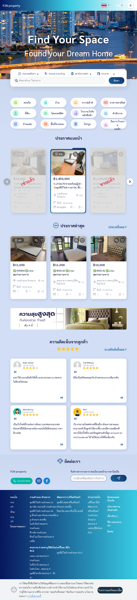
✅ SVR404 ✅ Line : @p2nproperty (23, 272)
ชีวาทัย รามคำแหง (38, 532)
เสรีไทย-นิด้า (63, 547)
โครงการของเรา (17, 526)
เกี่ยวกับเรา (112, 515)
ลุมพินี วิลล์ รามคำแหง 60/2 (70, 552)
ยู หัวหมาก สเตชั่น (38, 519)
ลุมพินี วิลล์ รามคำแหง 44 (41, 510)
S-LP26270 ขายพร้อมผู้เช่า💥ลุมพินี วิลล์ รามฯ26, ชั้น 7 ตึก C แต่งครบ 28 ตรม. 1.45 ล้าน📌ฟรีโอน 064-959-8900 (67, 185)
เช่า (12, 506)
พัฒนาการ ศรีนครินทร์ (68, 497)
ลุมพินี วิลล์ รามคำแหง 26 (41, 502)
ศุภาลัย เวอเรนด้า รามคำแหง (43, 506)
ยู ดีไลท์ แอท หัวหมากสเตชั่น (43, 515)
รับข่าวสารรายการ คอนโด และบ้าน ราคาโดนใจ (95, 471)
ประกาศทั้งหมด (116, 226)
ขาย (12, 502)
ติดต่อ (110, 531)
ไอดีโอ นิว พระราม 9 (39, 564)
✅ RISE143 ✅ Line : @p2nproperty (64, 272)
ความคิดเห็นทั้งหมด (114, 349)
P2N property (11, 5)
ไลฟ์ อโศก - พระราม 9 (40, 568)
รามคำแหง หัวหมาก (40, 497)
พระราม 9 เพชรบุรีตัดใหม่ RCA (95, 528)
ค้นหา (116, 80)
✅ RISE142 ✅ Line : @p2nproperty (104, 272)
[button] (132, 45)
